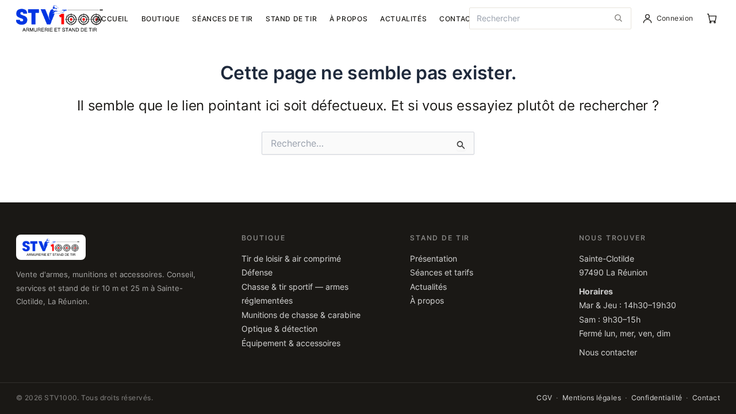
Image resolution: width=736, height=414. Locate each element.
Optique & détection (279, 329)
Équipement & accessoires (290, 343)
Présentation (433, 258)
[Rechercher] (618, 18)
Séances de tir (222, 18)
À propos (348, 18)
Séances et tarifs (441, 272)
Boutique (160, 18)
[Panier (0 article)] (712, 18)
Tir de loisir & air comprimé (291, 258)
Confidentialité (657, 398)
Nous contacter (608, 352)
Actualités (403, 18)
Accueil (112, 18)
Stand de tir (291, 18)
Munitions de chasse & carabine (301, 315)
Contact (457, 18)
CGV (544, 398)
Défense (257, 272)
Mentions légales (591, 398)
